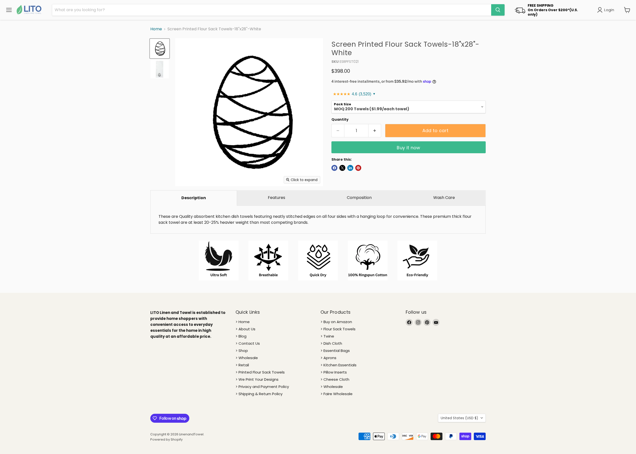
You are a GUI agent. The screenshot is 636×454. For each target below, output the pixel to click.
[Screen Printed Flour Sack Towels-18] (159, 48)
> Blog (241, 336)
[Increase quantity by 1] (374, 131)
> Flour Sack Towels (338, 329)
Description (193, 198)
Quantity (340, 119)
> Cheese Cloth (334, 379)
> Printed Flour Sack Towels (260, 372)
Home (156, 29)
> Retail (242, 365)
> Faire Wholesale (336, 393)
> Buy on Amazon (336, 321)
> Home (243, 321)
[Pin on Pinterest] (358, 168)
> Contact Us (248, 343)
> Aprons (328, 357)
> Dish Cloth (331, 343)
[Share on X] (342, 168)
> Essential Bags (335, 350)
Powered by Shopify (166, 439)
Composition (359, 197)
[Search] (498, 10)
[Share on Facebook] (334, 168)
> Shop (242, 350)
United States (459, 418)
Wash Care (444, 197)
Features (276, 197)
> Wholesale (247, 357)
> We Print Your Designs (257, 379)
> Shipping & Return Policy (259, 393)
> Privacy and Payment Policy (262, 386)
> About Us (245, 329)
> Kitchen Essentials (338, 365)
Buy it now (408, 148)
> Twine (327, 336)
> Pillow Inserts (333, 372)
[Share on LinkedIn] (350, 168)
